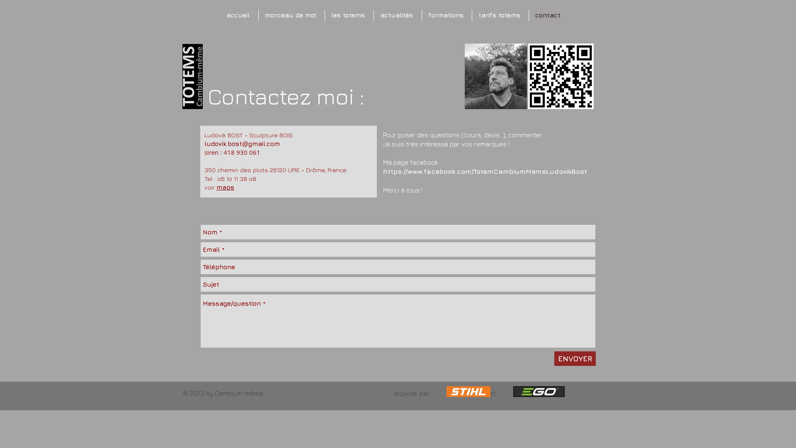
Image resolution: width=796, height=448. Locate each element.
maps (225, 187)
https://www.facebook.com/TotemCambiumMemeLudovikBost (485, 171)
